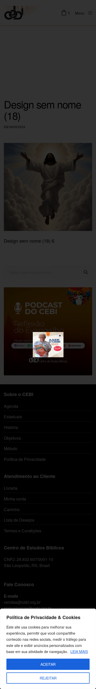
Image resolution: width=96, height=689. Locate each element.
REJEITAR (48, 678)
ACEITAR (48, 664)
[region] (48, 649)
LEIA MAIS (79, 651)
